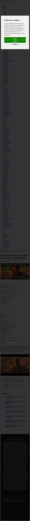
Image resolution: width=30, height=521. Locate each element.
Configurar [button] (15, 44)
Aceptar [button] (15, 38)
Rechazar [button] (15, 41)
